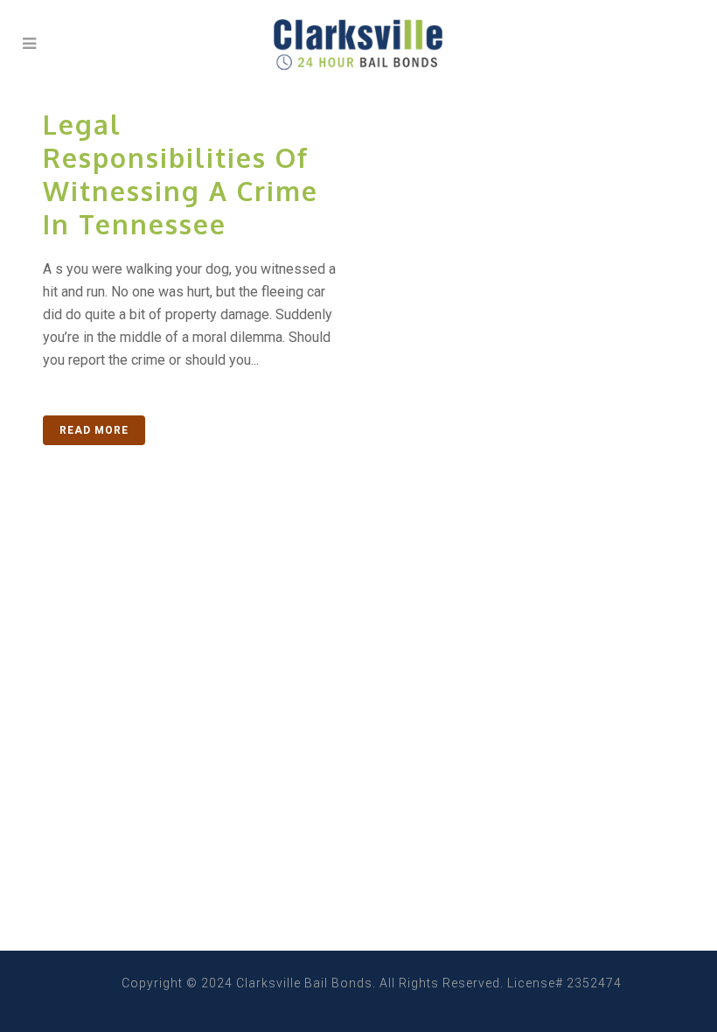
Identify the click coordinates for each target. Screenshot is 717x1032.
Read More (94, 430)
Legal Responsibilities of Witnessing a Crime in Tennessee (180, 174)
